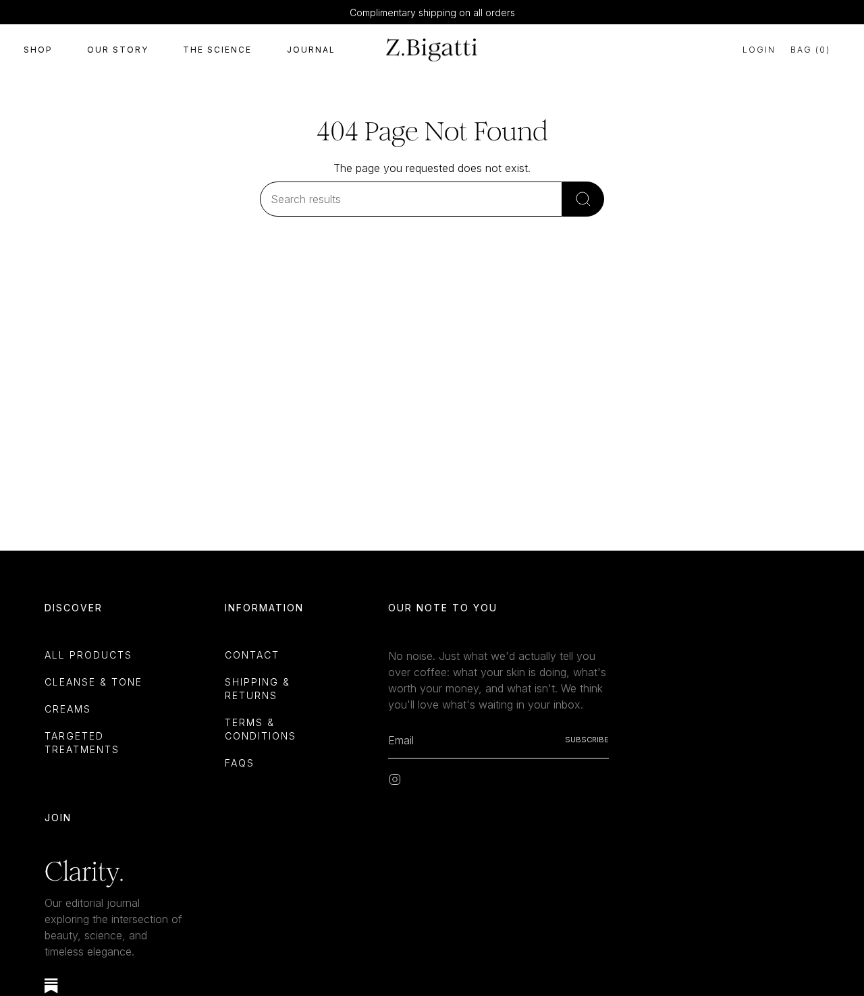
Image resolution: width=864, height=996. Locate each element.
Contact (252, 655)
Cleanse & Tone (93, 682)
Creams (68, 709)
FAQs (239, 763)
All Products (88, 655)
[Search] (583, 199)
